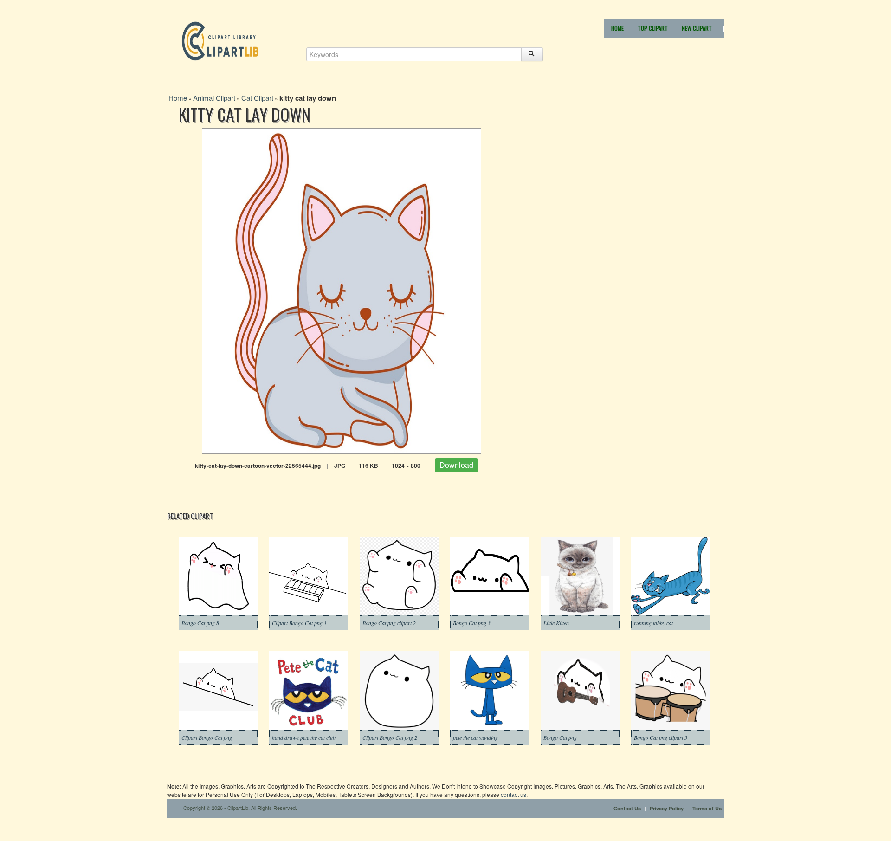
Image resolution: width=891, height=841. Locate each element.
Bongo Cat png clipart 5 (660, 737)
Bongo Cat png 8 (200, 623)
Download (456, 464)
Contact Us (627, 808)
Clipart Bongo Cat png (206, 737)
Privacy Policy (667, 808)
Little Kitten (556, 623)
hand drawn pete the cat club (304, 737)
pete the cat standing (475, 737)
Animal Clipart (214, 98)
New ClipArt (697, 28)
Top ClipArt (653, 28)
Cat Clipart (257, 98)
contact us (513, 794)
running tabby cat (653, 623)
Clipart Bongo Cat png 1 (299, 623)
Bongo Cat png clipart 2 (389, 623)
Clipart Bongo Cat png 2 (389, 737)
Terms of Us (707, 808)
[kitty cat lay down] (341, 290)
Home (617, 28)
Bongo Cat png (560, 737)
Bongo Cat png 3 (472, 623)
